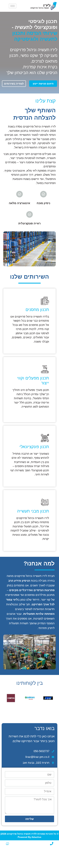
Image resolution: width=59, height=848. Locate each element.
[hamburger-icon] (12, 6)
